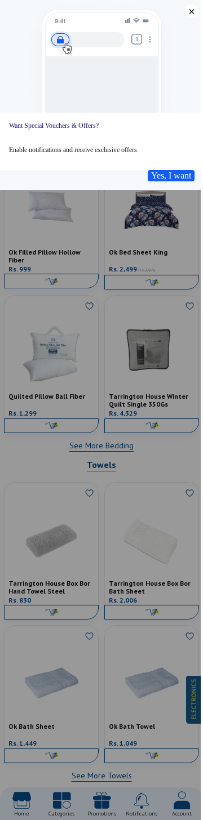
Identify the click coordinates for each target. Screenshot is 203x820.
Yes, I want (171, 175)
